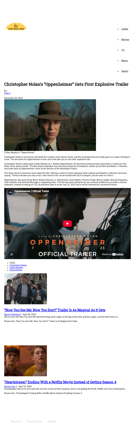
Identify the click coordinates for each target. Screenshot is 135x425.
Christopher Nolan (18, 265)
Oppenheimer (15, 270)
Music (124, 60)
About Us (16, 421)
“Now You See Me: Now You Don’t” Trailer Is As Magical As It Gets (54, 310)
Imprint (51, 421)
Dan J (14, 386)
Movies (125, 39)
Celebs (124, 29)
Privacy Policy (34, 421)
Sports (124, 71)
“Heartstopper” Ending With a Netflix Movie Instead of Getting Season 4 (60, 382)
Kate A (7, 93)
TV (123, 50)
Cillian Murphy (16, 267)
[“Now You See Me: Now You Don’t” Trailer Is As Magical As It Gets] (25, 303)
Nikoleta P (16, 314)
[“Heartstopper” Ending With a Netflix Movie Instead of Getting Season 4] (25, 375)
